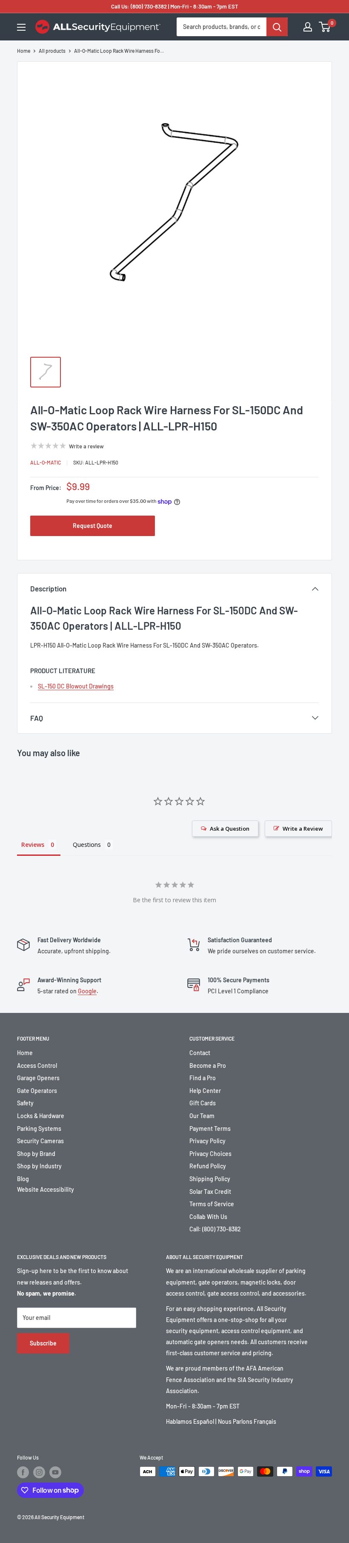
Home (23, 51)
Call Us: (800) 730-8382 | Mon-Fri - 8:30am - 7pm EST (174, 6)
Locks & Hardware (40, 1115)
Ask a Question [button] (229, 828)
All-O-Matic (45, 462)
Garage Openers (38, 1077)
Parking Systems (39, 1128)
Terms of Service (211, 1203)
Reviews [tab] (32, 844)
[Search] (277, 26)
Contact (199, 1052)
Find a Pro (202, 1077)
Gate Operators (37, 1090)
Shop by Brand (36, 1153)
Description (48, 588)
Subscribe (43, 1343)
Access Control (37, 1065)
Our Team (202, 1115)
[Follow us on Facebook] (23, 1472)
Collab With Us (208, 1216)
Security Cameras (40, 1140)
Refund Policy (207, 1166)
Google (87, 991)
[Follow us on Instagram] (39, 1472)
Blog (23, 1178)
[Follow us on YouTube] (55, 1472)
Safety (25, 1103)
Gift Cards (202, 1103)
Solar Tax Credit (210, 1191)
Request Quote (92, 525)
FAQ (36, 718)
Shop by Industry (39, 1166)
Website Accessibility (45, 1189)
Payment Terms (210, 1128)
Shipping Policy (209, 1178)
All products (52, 51)
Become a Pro (207, 1065)
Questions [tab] (87, 844)
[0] (325, 27)
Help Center (205, 1090)
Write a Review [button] (303, 828)
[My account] (307, 27)
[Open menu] (21, 27)
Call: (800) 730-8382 (215, 1229)
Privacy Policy (207, 1140)
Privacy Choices (210, 1153)
